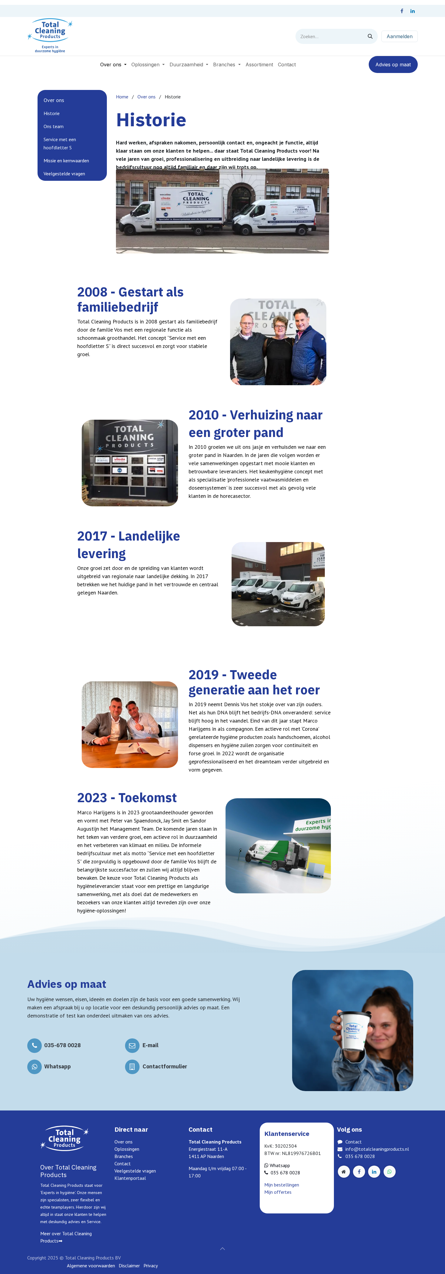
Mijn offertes (278, 1192)
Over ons (146, 97)
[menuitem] (113, 64)
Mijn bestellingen (281, 1185)
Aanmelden (400, 36)
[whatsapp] (390, 1172)
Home (122, 97)
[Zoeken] (370, 36)
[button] (222, 1248)
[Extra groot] (344, 1172)
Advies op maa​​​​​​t (393, 64)
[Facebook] (402, 11)
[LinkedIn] (412, 11)
